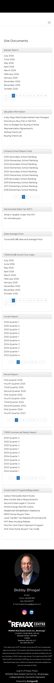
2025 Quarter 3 (11, 329)
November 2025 (12, 85)
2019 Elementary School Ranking (20, 182)
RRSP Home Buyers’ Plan (17, 514)
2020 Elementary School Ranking (21, 175)
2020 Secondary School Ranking (20, 171)
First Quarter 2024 (13, 409)
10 (45, 96)
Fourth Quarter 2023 (14, 413)
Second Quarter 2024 (15, 406)
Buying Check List (13, 136)
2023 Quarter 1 (11, 471)
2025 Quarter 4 (11, 326)
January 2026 (11, 78)
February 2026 (11, 74)
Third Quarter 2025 (14, 387)
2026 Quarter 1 (11, 322)
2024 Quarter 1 (11, 351)
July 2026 (9, 56)
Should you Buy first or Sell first (20, 121)
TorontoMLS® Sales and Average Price (23, 239)
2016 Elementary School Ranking (20, 190)
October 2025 (11, 89)
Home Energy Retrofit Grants (19, 507)
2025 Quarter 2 (11, 333)
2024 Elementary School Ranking (21, 160)
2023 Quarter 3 (12, 464)
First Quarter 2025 (13, 395)
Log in (19, 671)
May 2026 (9, 63)
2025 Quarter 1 (11, 337)
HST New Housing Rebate (17, 521)
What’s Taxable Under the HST (19, 215)
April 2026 (9, 67)
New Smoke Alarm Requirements (21, 499)
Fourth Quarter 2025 (14, 384)
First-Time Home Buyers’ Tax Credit (21, 529)
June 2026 (9, 59)
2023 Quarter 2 (12, 467)
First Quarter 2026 (13, 380)
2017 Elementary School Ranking (20, 186)
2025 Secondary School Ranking (20, 157)
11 (5, 99)
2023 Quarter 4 (12, 355)
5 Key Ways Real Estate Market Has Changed (26, 117)
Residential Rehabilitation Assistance (22, 510)
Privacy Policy (31, 671)
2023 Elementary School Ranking (21, 168)
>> (13, 99)
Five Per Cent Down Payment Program (23, 525)
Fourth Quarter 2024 (14, 398)
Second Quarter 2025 (15, 391)
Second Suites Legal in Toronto (19, 503)
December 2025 (12, 81)
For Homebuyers (12, 218)
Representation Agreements (18, 128)
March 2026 (10, 70)
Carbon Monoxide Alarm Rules (19, 496)
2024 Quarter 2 (12, 348)
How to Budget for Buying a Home (21, 125)
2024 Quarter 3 (12, 344)
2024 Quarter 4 (12, 340)
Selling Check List (12, 132)
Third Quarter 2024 (14, 402)
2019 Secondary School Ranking (20, 179)
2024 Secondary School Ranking (20, 164)
